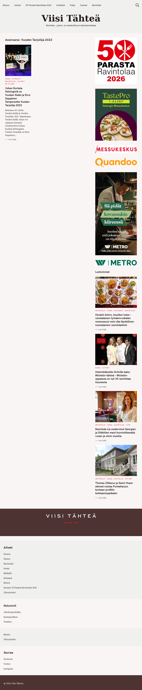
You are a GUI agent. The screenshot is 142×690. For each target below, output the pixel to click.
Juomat (83, 5)
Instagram (8, 668)
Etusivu (6, 5)
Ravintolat (96, 5)
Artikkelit (60, 5)
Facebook (8, 659)
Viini (128, 425)
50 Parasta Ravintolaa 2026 (38, 5)
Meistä (7, 582)
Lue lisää (12, 139)
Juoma (6, 568)
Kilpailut (16, 79)
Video (72, 5)
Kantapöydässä (10, 617)
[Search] (136, 5)
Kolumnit (118, 311)
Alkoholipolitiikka (12, 612)
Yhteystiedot (10, 592)
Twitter (7, 664)
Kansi (7, 79)
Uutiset (17, 5)
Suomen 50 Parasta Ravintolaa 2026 (20, 587)
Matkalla (118, 479)
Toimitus (8, 621)
